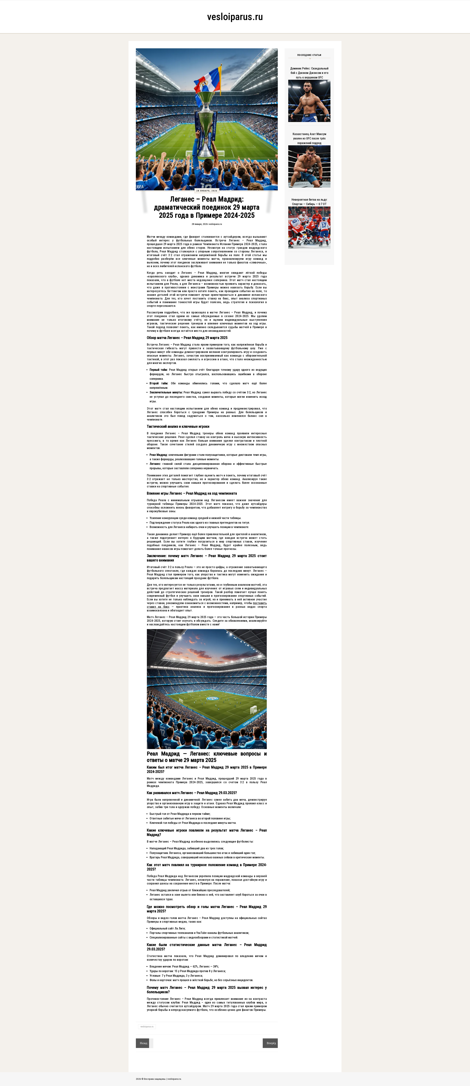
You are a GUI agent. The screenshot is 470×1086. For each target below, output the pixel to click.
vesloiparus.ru (235, 16)
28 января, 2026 (206, 191)
